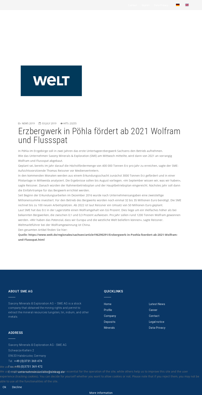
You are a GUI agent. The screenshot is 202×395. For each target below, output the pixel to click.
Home (107, 304)
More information (101, 393)
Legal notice (156, 321)
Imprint (146, 5)
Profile (108, 310)
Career (153, 310)
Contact (132, 5)
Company (110, 315)
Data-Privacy (161, 5)
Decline (17, 387)
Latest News (157, 304)
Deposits (109, 321)
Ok (4, 387)
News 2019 (28, 123)
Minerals (109, 327)
